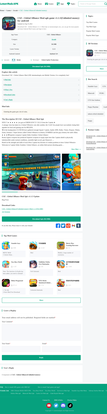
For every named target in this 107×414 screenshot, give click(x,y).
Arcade (54, 39)
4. (9, 95)
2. (8, 85)
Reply (41, 357)
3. (8, 90)
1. (7, 80)
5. (8, 100)
